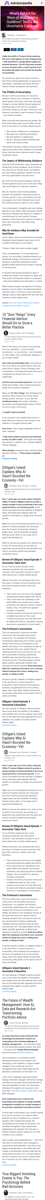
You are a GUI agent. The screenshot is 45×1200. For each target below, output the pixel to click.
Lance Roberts (27, 1193)
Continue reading (9, 459)
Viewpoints (11, 35)
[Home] (18, 3)
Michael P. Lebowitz (29, 486)
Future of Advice (15, 1023)
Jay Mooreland (21, 35)
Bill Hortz (25, 1023)
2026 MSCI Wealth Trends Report (25, 1091)
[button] (7, 49)
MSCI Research (26, 1052)
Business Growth (15, 333)
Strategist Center (15, 486)
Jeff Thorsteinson (28, 333)
